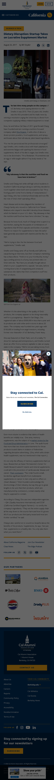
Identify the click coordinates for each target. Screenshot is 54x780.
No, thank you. (27, 412)
